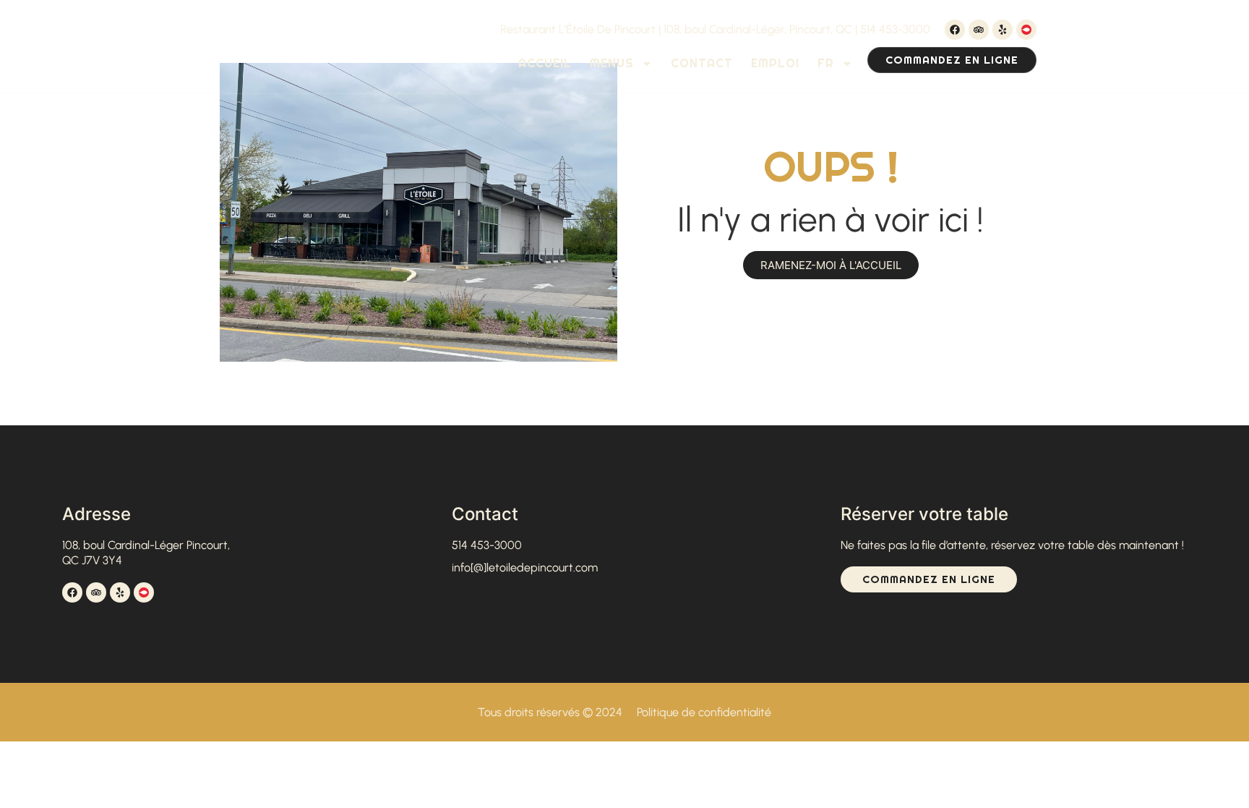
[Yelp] (1002, 30)
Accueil (545, 63)
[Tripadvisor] (979, 30)
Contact (702, 63)
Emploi (775, 63)
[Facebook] (955, 30)
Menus (612, 63)
